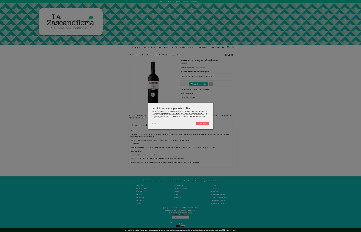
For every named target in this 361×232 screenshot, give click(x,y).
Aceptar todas (202, 123)
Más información (231, 230)
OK (223, 230)
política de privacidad (158, 118)
